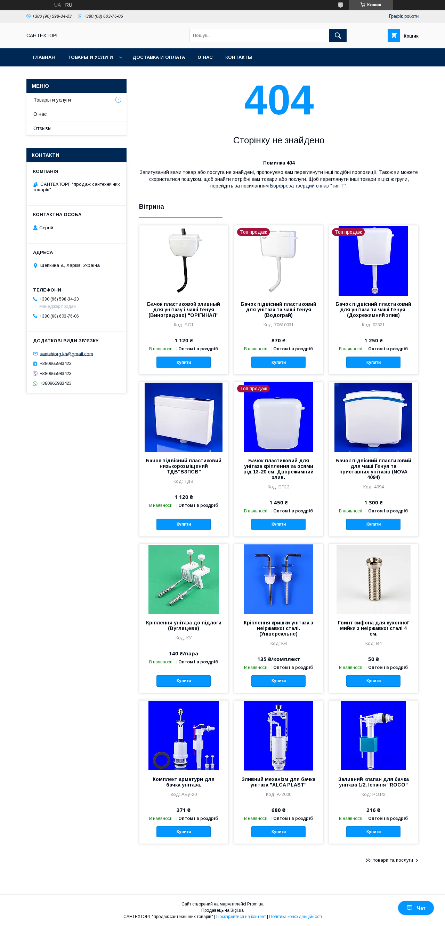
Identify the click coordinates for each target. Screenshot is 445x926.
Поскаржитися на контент (241, 916)
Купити (184, 362)
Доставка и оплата (158, 57)
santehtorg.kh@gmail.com (66, 353)
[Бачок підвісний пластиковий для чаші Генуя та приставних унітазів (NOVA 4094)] (373, 417)
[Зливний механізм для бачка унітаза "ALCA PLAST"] (278, 735)
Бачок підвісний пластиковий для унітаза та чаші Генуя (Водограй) (278, 309)
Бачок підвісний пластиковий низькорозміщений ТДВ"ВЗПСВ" (183, 466)
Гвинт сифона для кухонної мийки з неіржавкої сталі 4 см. (373, 628)
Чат (421, 908)
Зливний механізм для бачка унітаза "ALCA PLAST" (278, 782)
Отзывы (42, 128)
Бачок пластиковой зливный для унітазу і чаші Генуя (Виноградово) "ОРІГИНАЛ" (183, 309)
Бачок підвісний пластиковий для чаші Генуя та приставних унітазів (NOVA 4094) (373, 469)
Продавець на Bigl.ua (222, 910)
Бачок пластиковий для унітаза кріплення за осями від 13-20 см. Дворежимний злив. (278, 469)
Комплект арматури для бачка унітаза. (184, 782)
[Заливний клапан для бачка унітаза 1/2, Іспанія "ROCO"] (373, 735)
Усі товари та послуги (389, 860)
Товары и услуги (90, 57)
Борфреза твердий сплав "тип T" (308, 186)
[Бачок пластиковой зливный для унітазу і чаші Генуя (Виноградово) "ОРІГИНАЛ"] (183, 260)
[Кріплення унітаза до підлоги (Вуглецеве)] (183, 579)
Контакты (238, 57)
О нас (205, 57)
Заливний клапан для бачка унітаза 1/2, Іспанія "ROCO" (373, 782)
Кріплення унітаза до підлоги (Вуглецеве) (183, 625)
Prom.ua (255, 904)
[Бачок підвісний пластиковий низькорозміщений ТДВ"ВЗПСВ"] (183, 417)
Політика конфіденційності (295, 916)
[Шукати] (338, 35)
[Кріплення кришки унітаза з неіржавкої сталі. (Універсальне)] (278, 579)
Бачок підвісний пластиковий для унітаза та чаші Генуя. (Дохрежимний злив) (373, 309)
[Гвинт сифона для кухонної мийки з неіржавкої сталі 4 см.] (373, 579)
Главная (44, 57)
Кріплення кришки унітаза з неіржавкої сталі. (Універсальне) (278, 628)
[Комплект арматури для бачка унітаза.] (183, 735)
